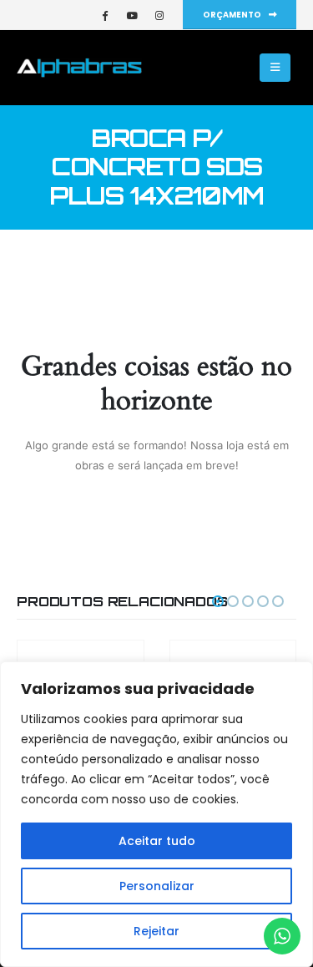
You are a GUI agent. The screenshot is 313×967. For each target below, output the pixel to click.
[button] (275, 67)
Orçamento (233, 14)
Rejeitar (156, 931)
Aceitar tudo (157, 841)
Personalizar (156, 886)
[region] (156, 814)
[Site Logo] (79, 68)
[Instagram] (159, 15)
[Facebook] (104, 15)
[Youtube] (132, 15)
